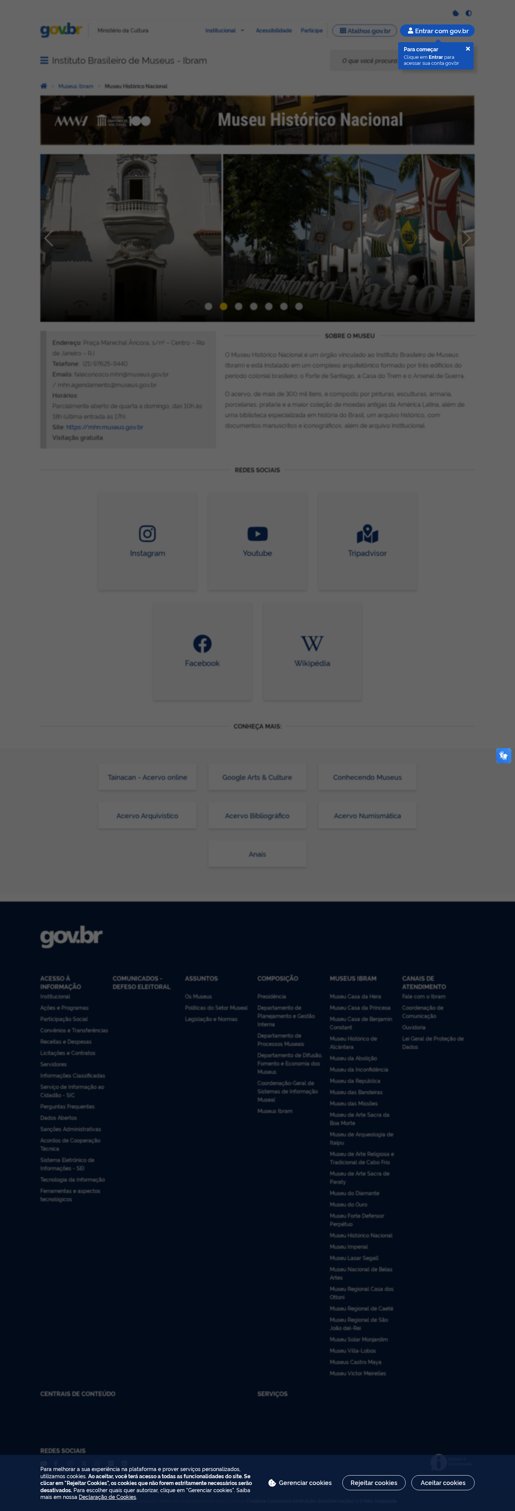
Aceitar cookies (443, 1482)
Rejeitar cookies (374, 1482)
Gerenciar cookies (305, 1482)
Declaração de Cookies (107, 1496)
